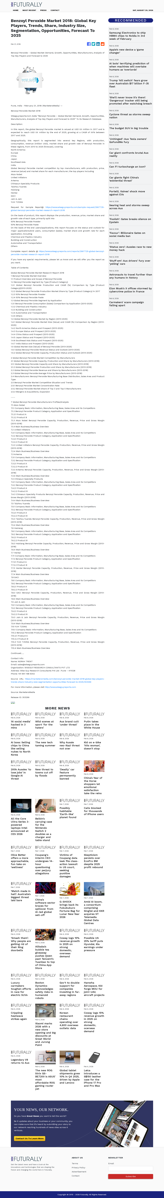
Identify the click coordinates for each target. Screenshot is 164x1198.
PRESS (43, 10)
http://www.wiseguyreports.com (60, 687)
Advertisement (79, 1171)
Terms (75, 1163)
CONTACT (55, 10)
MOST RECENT (29, 10)
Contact (75, 1176)
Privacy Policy (78, 1167)
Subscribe (131, 1176)
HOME (15, 10)
